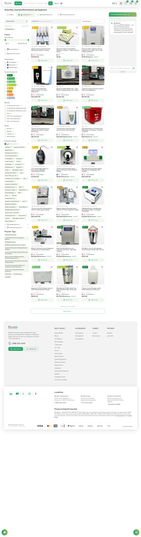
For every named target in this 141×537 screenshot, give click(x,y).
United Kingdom (13, 67)
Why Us (56, 336)
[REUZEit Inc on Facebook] (35, 394)
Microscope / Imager (10, 190)
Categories (57, 368)
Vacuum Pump (22, 215)
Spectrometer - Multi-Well (11, 212)
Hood (21, 173)
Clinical (18, 161)
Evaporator (19, 167)
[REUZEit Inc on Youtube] (17, 394)
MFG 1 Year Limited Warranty (14, 116)
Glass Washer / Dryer (17, 170)
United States (12, 62)
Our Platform (58, 339)
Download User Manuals (61, 371)
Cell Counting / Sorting (10, 155)
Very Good (13, 85)
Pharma (14, 195)
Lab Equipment (10, 29)
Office (19, 192)
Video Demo (17, 349)
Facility (7, 170)
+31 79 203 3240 (86, 403)
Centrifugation (9, 158)
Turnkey (12, 78)
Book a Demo (96, 336)
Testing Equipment (10, 215)
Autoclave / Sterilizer (19, 147)
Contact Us (32, 349)
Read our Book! (58, 356)
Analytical (7, 147)
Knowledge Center (59, 377)
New (11, 75)
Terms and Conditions (60, 380)
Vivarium (7, 218)
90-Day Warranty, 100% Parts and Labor (16, 110)
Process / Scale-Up (9, 198)
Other (6, 195)
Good (11, 88)
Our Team (57, 347)
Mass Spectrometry (10, 187)
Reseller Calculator (59, 362)
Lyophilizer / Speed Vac (11, 184)
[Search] (50, 3)
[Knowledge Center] (5, 532)
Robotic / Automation (10, 207)
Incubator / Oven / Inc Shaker (12, 178)
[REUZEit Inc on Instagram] (29, 394)
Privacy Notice (120, 415)
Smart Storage (58, 342)
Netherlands (12, 65)
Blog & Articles (58, 365)
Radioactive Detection (10, 204)
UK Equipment (79, 339)
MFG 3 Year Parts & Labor (13, 121)
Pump (23, 201)
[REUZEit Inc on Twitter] (23, 394)
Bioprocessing (8, 150)
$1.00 (7, 43)
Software (57, 374)
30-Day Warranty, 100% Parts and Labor (16, 108)
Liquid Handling (9, 181)
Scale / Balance (23, 207)
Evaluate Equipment (60, 359)
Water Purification (9, 221)
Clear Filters (25, 26)
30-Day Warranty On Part (13, 105)
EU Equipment (79, 336)
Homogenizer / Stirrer (10, 173)
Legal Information (127, 426)
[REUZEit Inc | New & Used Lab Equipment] (8, 3)
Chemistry (18, 158)
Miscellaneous (22, 190)
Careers (56, 350)
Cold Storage (8, 164)
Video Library (58, 353)
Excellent (12, 82)
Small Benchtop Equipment (12, 209)
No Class (12, 98)
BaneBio (9, 131)
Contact (94, 333)
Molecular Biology (9, 192)
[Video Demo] (61, 3)
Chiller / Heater (9, 161)
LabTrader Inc (10, 134)
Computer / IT (18, 164)
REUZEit (9, 128)
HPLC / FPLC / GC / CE (10, 175)
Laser (24, 178)
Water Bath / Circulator (18, 218)
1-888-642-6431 (18, 343)
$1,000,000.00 (22, 43)
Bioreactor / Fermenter (11, 153)
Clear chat (123, 71)
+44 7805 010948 (113, 404)
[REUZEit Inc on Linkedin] (11, 394)
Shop (19, 3)
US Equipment (79, 333)
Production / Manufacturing (12, 201)
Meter (20, 187)
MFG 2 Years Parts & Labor (13, 118)
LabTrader (110, 336)
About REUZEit (58, 333)
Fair (11, 91)
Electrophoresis (9, 167)
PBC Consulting (11, 136)
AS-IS (11, 94)
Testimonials (58, 345)
